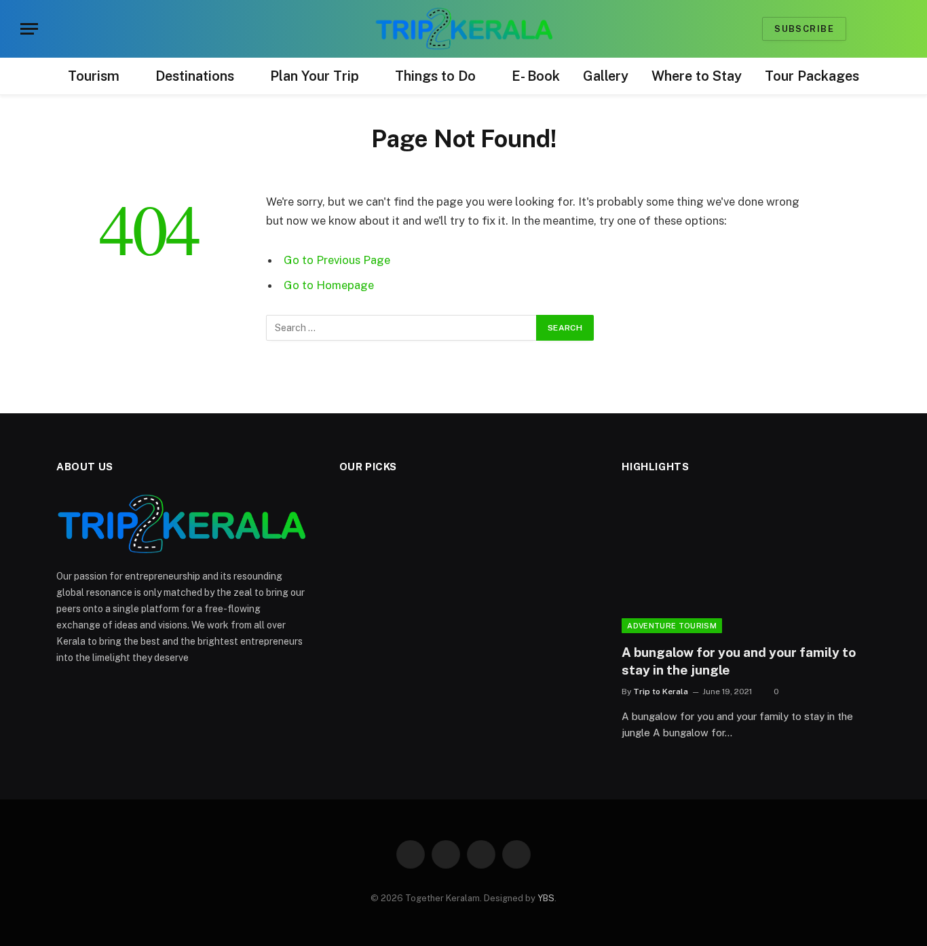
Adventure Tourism (672, 626)
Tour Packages (812, 76)
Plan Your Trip (314, 76)
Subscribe (804, 29)
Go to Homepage (329, 285)
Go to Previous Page (337, 260)
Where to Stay (696, 76)
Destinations (194, 76)
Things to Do (435, 76)
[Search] (885, 29)
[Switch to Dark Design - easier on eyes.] (864, 29)
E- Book (536, 76)
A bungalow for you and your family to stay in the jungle (739, 661)
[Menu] (29, 29)
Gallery (605, 76)
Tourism (93, 76)
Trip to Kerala (660, 691)
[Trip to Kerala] (463, 29)
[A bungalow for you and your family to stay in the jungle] (746, 563)
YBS (545, 898)
